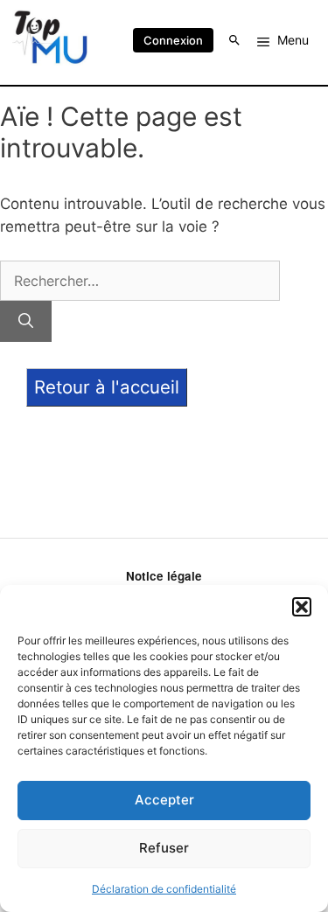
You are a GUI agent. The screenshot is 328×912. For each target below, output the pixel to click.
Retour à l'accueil (106, 387)
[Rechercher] (26, 322)
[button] (302, 607)
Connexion (173, 40)
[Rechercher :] (140, 280)
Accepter (164, 799)
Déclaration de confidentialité (164, 888)
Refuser (164, 847)
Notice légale (164, 575)
